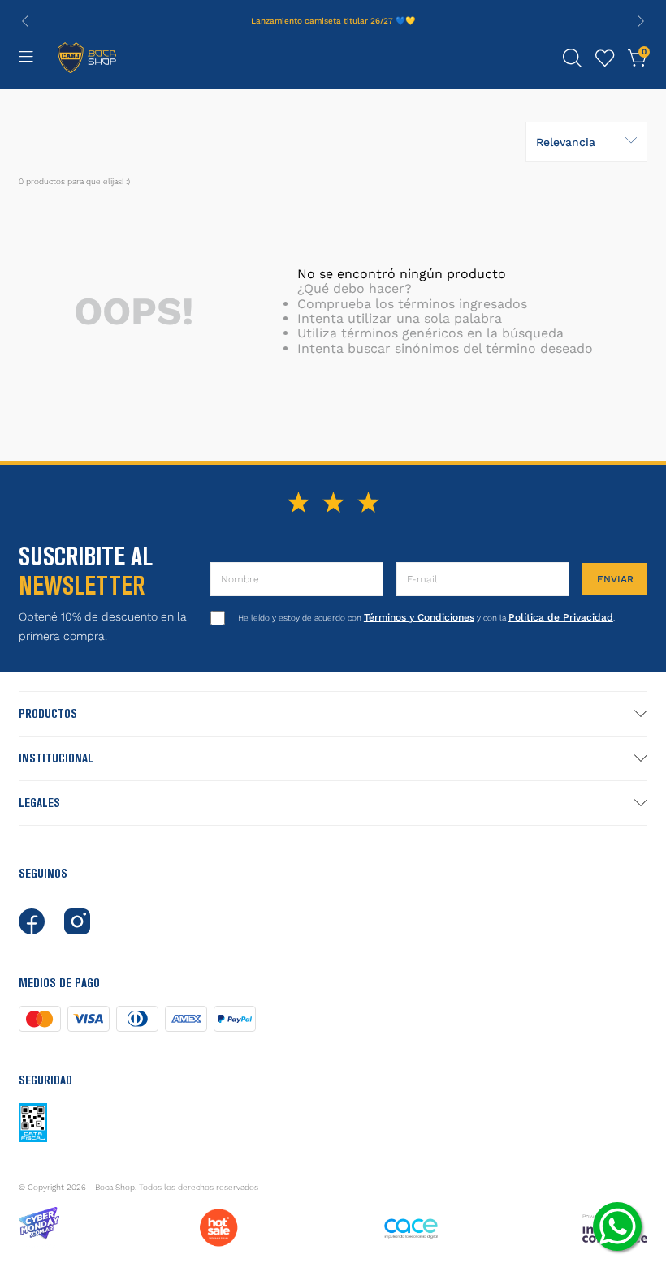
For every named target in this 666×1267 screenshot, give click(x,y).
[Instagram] (77, 921)
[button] (572, 58)
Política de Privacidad (560, 617)
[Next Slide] (640, 21)
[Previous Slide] (25, 21)
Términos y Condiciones (419, 617)
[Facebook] (32, 921)
